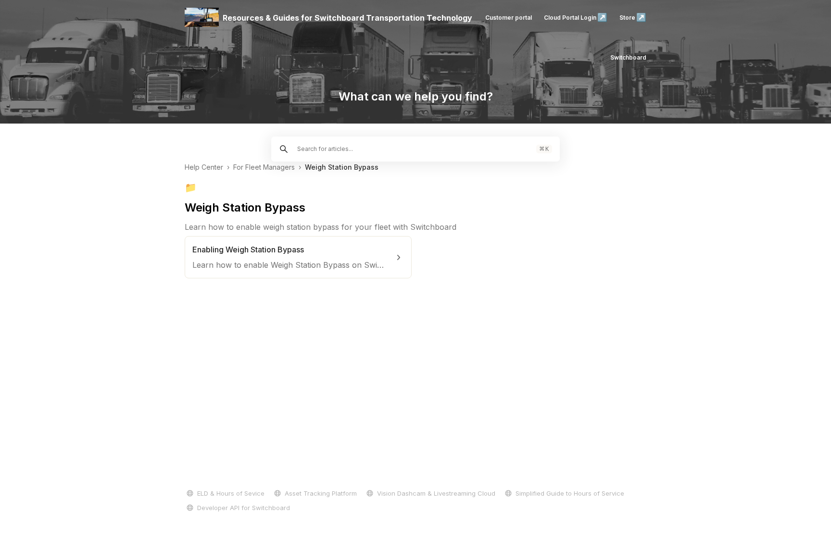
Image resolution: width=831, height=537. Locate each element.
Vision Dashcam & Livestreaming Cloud (436, 493)
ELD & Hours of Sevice (230, 493)
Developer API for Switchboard (243, 508)
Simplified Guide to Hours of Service (570, 493)
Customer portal (508, 17)
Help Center (204, 167)
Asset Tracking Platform (321, 493)
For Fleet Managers (264, 167)
